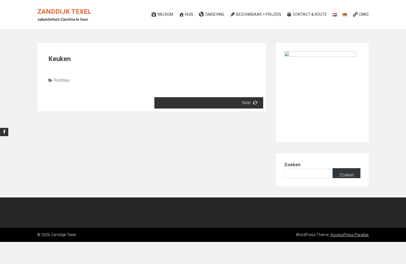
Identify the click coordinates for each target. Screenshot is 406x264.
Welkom (165, 14)
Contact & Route (310, 14)
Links (364, 14)
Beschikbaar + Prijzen (258, 14)
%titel (246, 103)
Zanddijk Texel (64, 11)
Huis (189, 14)
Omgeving (214, 14)
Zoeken (292, 164)
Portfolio (61, 80)
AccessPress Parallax (349, 235)
